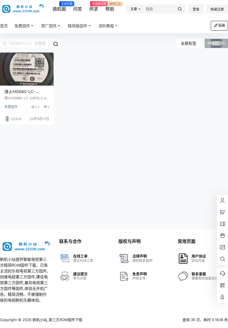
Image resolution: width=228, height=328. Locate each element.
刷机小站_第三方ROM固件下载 (56, 319)
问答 (77, 9)
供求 (93, 7)
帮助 (109, 7)
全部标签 (188, 43)
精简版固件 (77, 25)
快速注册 (217, 9)
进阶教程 (106, 25)
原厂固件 (49, 25)
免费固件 (22, 25)
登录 (196, 9)
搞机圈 (59, 7)
